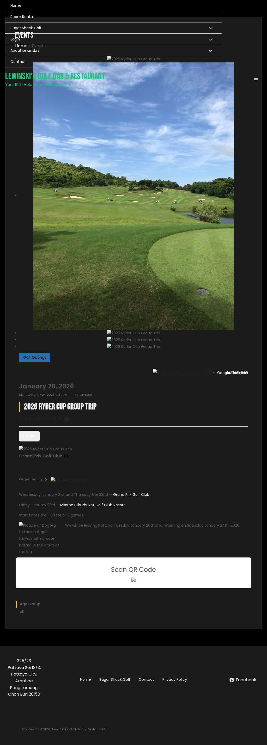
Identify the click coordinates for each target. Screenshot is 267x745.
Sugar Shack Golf (25, 28)
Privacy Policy (174, 679)
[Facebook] (155, 372)
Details (29, 436)
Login (15, 39)
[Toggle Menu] (209, 28)
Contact (18, 61)
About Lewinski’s (24, 50)
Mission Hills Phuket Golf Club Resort (92, 505)
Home (15, 5)
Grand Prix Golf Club (131, 494)
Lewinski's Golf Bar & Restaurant (55, 76)
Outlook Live (237, 372)
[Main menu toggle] (256, 79)
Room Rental (22, 16)
